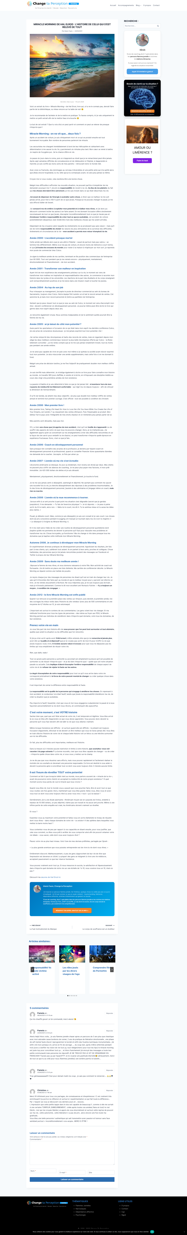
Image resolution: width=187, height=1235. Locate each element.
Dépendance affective (85, 1212)
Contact (156, 5)
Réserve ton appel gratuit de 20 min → (72, 910)
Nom (33, 1171)
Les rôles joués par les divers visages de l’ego (71, 970)
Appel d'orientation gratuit (142, 71)
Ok (152, 1232)
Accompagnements (126, 5)
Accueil (113, 5)
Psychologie (81, 1215)
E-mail (63, 1172)
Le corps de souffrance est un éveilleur (98, 927)
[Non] (184, 1232)
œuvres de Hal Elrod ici (50, 877)
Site (90, 1172)
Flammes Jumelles (83, 1205)
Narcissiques (81, 1209)
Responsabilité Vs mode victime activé (41, 970)
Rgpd (124, 1215)
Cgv (123, 1212)
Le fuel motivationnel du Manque (43, 927)
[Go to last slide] (32, 969)
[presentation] (42, 954)
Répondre (109, 1013)
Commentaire (36, 1139)
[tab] (67, 995)
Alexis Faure (68, 31)
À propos (147, 5)
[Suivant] (112, 969)
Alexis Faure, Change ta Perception (57, 886)
